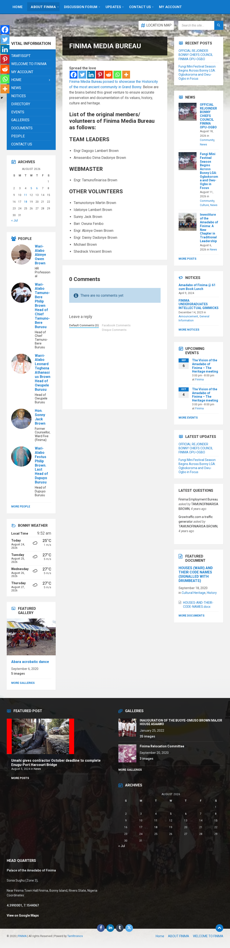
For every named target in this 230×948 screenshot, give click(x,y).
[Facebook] (73, 75)
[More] (126, 75)
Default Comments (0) (84, 325)
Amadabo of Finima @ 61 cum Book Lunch (197, 287)
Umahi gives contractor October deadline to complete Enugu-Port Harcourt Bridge (56, 762)
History (212, 593)
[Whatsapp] (117, 75)
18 (25, 201)
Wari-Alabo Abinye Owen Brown (40, 255)
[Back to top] (219, 928)
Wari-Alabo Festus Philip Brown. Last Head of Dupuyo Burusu (41, 465)
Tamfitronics (75, 936)
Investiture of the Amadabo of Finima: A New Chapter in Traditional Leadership (209, 228)
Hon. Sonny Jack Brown (40, 417)
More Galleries (23, 683)
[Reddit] (109, 75)
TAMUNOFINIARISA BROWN (198, 526)
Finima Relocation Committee (162, 746)
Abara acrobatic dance (30, 662)
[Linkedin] (91, 75)
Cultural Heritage (194, 593)
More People (20, 506)
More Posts (187, 258)
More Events (188, 417)
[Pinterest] (100, 75)
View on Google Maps (23, 915)
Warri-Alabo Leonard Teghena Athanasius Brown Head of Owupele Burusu (42, 372)
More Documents (191, 615)
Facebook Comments (116, 325)
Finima (199, 379)
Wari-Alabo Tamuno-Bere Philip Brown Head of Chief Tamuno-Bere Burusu (42, 305)
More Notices (189, 329)
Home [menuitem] (160, 936)
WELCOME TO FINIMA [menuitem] (208, 936)
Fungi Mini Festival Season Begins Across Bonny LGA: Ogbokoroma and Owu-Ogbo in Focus (209, 171)
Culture (204, 205)
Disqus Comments (114, 329)
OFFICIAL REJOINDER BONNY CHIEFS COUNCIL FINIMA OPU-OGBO (196, 55)
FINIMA (22, 936)
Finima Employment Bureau (198, 499)
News (203, 144)
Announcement (188, 316)
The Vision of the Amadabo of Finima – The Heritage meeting (205, 365)
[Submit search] (218, 25)
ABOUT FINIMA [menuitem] (178, 936)
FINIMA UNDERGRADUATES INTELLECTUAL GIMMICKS (199, 304)
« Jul (14, 220)
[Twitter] (82, 75)
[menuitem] (17, 6)
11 (25, 195)
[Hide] (2, 98)
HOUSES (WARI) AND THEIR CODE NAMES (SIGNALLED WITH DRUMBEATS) (196, 574)
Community (207, 140)
